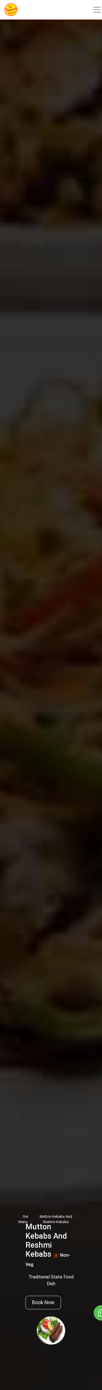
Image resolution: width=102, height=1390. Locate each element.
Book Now (43, 1302)
